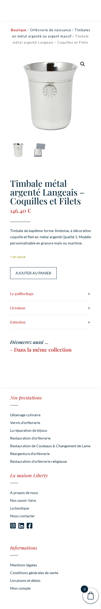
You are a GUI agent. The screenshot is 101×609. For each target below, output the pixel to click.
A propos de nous (24, 493)
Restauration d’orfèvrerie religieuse (38, 462)
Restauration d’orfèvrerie (30, 438)
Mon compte (20, 588)
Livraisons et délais (25, 581)
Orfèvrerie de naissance (50, 30)
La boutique (19, 508)
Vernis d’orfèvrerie (25, 423)
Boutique (18, 30)
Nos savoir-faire (23, 501)
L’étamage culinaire (25, 415)
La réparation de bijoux (28, 431)
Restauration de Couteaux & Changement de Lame (50, 446)
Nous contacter (22, 516)
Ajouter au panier (33, 273)
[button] (82, 64)
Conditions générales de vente (34, 573)
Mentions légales (23, 565)
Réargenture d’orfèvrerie (30, 454)
